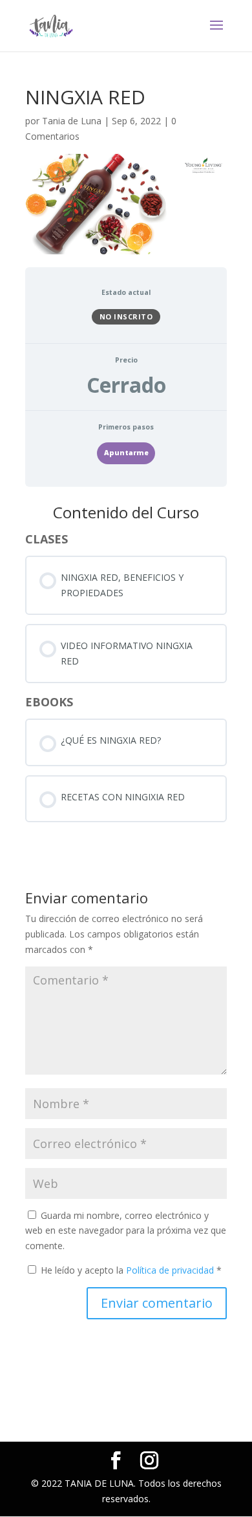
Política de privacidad (171, 1270)
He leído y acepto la (131, 1270)
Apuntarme (126, 452)
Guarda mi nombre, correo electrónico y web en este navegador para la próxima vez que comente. (125, 1230)
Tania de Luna (71, 121)
